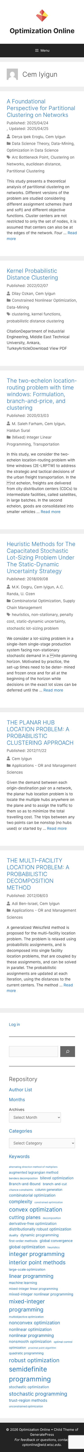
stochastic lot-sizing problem (33, 628)
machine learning (23, 1283)
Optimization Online (42, 31)
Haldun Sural (18, 430)
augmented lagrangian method (33, 1172)
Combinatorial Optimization (36, 601)
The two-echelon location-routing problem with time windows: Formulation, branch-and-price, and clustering (42, 394)
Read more (50, 511)
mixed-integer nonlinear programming (41, 1294)
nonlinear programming (31, 1335)
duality (13, 1235)
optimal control (63, 1341)
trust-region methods (28, 1400)
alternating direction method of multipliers (33, 1166)
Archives (16, 1109)
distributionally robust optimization (40, 1229)
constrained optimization (48, 1202)
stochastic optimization (29, 1387)
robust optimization (34, 1360)
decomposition (52, 1218)
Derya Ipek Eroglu (27, 136)
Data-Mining (62, 143)
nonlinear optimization (30, 1329)
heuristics (20, 614)
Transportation (46, 444)
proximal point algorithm (42, 1347)
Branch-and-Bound (25, 1184)
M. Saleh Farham (27, 423)
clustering (20, 314)
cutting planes (25, 1217)
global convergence (56, 1241)
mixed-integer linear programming (33, 1288)
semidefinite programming (30, 1374)
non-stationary (44, 614)
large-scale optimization (27, 1269)
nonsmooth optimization (30, 1341)
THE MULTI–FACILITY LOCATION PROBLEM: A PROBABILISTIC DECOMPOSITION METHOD (38, 874)
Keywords (19, 1156)
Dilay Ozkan (22, 293)
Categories (20, 1131)
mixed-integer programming (27, 1305)
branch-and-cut (55, 1184)
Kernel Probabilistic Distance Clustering (32, 274)
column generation (48, 1189)
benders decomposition (23, 1178)
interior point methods (37, 1262)
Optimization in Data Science (32, 150)
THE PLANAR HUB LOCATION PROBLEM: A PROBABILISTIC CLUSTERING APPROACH (40, 732)
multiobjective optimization (26, 1316)
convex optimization (35, 1209)
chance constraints (21, 1189)
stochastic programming (38, 1394)
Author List (20, 1089)
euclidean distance (43, 164)
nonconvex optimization (34, 1322)
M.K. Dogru (22, 587)
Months (17, 1099)
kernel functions (46, 314)
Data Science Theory (30, 143)
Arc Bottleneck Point (30, 157)
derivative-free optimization (32, 1223)
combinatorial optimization (32, 1195)
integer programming (37, 1254)
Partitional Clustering (25, 171)
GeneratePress (42, 1434)
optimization (17, 1347)
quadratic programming (26, 1353)
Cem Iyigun (55, 136)
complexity (20, 1201)
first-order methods (23, 1241)
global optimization (27, 1246)
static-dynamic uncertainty (41, 621)
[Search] (67, 1051)
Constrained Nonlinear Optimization (44, 300)
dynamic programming (39, 1235)
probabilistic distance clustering (35, 321)
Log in (14, 1024)
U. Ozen (28, 594)
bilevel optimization (56, 1178)
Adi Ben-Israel (24, 903)
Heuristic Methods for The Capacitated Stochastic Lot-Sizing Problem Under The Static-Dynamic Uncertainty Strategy (41, 557)
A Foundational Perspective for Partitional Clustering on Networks (41, 108)
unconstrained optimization (26, 1406)
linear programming (31, 1276)
